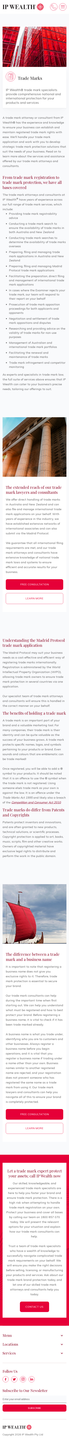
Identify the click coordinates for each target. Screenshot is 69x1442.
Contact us (34, 1306)
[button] (62, 7)
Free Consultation (34, 584)
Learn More (34, 598)
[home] (23, 7)
